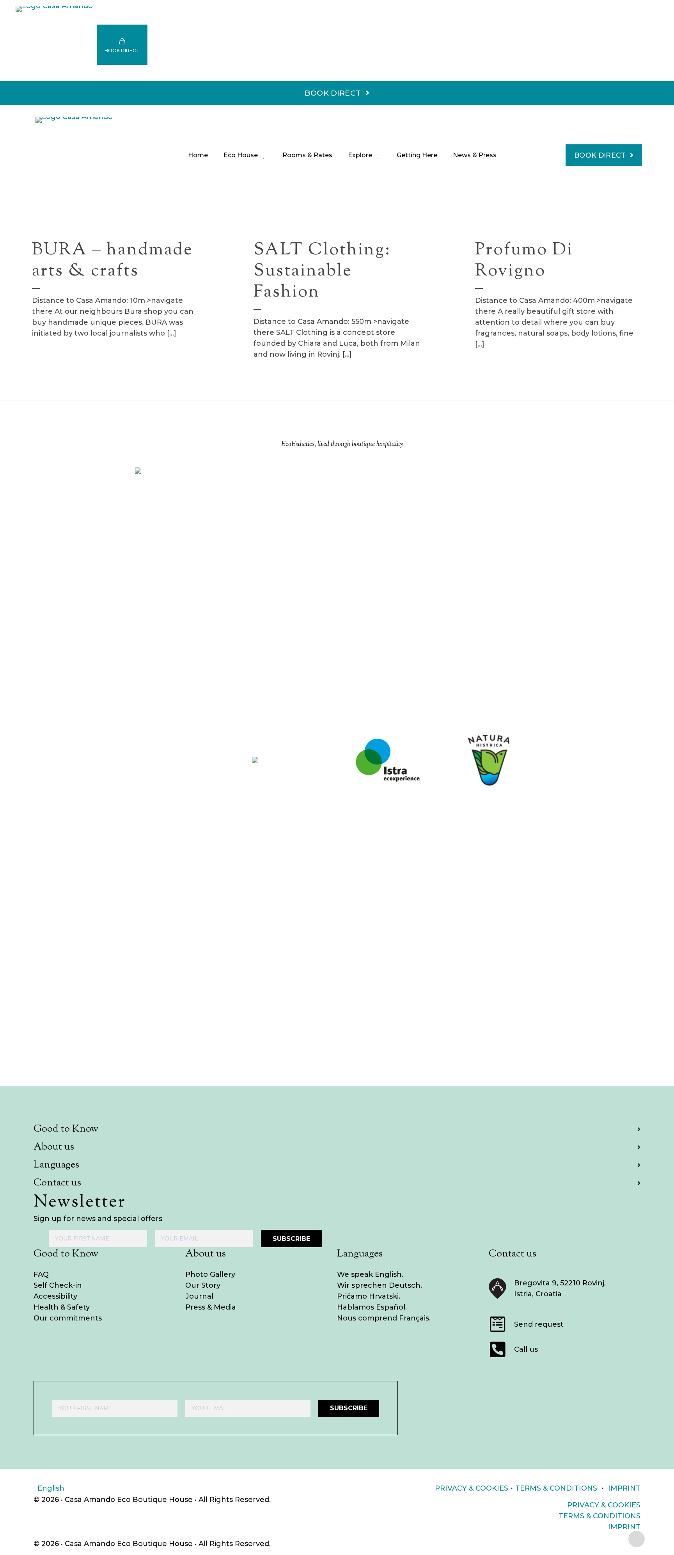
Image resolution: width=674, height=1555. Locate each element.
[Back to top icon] (636, 1539)
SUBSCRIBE (291, 1238)
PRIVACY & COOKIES (471, 1488)
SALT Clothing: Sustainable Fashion (322, 271)
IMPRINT (624, 1488)
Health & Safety (62, 1307)
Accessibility (55, 1296)
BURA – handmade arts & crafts (112, 261)
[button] (337, 1129)
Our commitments (68, 1318)
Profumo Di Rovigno (524, 261)
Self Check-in (58, 1285)
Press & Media (210, 1307)
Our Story (202, 1285)
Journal (199, 1296)
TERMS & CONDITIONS (556, 1488)
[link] (185, 760)
